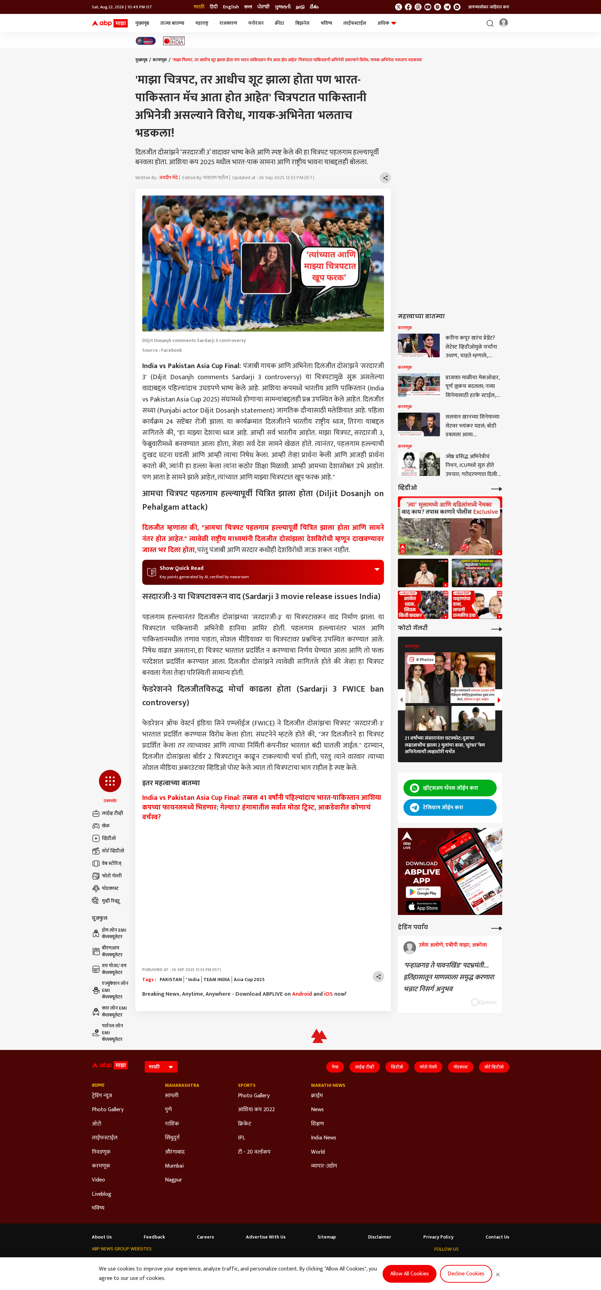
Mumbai (174, 1166)
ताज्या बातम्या (172, 23)
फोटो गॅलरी (112, 876)
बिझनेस (302, 23)
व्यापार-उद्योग (324, 1166)
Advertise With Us (266, 1237)
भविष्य (326, 23)
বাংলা (248, 6)
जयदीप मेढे (168, 178)
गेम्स (335, 1067)
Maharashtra (182, 1085)
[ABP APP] (423, 892)
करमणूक (160, 59)
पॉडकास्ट (110, 888)
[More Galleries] (496, 628)
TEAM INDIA (216, 979)
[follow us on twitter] (398, 7)
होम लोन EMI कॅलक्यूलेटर (114, 933)
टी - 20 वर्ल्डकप (254, 1152)
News (317, 1110)
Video (98, 1180)
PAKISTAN (171, 979)
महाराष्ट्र (201, 23)
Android (302, 994)
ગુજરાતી (283, 6)
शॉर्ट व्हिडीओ (113, 851)
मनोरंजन (256, 23)
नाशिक (172, 1124)
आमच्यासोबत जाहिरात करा (488, 6)
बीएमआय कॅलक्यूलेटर (112, 951)
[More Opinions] (496, 927)
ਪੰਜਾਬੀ (263, 6)
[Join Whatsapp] (457, 7)
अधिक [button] (383, 23)
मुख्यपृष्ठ (142, 23)
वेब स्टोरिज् (111, 863)
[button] (110, 787)
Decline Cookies (466, 1274)
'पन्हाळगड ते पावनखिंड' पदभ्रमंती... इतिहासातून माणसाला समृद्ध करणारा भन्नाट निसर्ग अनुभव (448, 977)
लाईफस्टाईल (354, 23)
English (231, 6)
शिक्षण (317, 1124)
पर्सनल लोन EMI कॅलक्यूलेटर (112, 1032)
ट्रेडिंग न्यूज (102, 1096)
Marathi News (328, 1085)
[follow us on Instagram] (437, 7)
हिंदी (214, 6)
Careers (205, 1237)
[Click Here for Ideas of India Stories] (174, 41)
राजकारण (228, 23)
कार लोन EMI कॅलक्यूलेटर (114, 1011)
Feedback (154, 1237)
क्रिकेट (244, 1124)
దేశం (314, 6)
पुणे (168, 1110)
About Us (102, 1237)
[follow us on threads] (418, 7)
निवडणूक (101, 1152)
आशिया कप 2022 (256, 1110)
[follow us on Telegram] (447, 7)
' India (193, 979)
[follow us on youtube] (428, 7)
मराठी (199, 6)
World (318, 1152)
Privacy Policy (438, 1237)
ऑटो (96, 1124)
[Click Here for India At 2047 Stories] (145, 41)
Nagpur (173, 1180)
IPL (241, 1138)
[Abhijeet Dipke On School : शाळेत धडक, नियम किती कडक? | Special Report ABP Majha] (423, 605)
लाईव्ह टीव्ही (112, 813)
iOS (328, 994)
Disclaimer (379, 1237)
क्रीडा (279, 23)
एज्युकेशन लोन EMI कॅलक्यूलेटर (115, 990)
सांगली (171, 1096)
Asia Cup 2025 (249, 979)
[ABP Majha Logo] (110, 23)
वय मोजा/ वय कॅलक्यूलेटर (114, 969)
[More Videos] (496, 488)
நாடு (300, 6)
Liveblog (101, 1194)
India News (323, 1138)
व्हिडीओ (109, 838)
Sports (247, 1085)
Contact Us (497, 1237)
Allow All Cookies (409, 1274)
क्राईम (317, 1096)
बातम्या (98, 1085)
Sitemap (327, 1237)
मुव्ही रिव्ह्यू (111, 901)
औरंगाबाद (175, 1152)
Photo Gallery (107, 1110)
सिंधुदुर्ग (172, 1138)
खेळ (106, 826)
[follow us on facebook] (408, 7)
